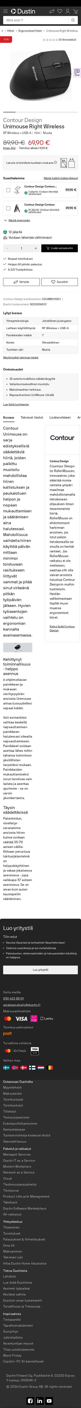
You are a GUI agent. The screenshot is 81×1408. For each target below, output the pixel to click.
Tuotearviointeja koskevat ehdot (26, 1135)
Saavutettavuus (14, 1141)
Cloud (7, 1178)
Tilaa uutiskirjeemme (18, 1349)
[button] (52, 11)
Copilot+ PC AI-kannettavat (23, 1361)
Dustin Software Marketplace (24, 1208)
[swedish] (6, 1068)
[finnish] (32, 1068)
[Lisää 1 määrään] (36, 248)
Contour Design (22, 120)
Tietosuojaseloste (16, 1117)
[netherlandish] (41, 1068)
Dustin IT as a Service (19, 1160)
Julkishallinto (13, 1337)
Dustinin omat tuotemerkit (22, 1300)
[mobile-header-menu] (5, 11)
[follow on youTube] (49, 1401)
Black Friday (12, 1355)
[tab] (10, 417)
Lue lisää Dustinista (17, 1282)
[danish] (23, 1068)
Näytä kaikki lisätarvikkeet (61, 178)
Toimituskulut (13, 1105)
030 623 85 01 (13, 998)
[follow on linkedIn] (40, 1401)
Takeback (10, 1202)
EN (17, 1249)
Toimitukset (11, 1233)
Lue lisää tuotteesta (16, 404)
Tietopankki (12, 1319)
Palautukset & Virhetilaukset (24, 1239)
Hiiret (10, 31)
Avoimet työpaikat (16, 1288)
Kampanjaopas (14, 1129)
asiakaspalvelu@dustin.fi (21, 1005)
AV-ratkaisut (12, 1214)
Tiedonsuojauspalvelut (20, 1184)
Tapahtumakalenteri (18, 1325)
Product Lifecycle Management (26, 1196)
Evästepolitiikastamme (20, 1123)
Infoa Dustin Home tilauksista (24, 1263)
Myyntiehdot (12, 1087)
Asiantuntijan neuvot (18, 1343)
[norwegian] (15, 1068)
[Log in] (67, 11)
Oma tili (9, 1245)
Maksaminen (12, 1251)
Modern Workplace (17, 1166)
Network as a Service (19, 1172)
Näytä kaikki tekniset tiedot (21, 357)
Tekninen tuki (13, 1257)
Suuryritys (10, 1331)
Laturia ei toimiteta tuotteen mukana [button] (29, 163)
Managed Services (17, 1154)
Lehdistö (9, 1276)
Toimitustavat (13, 1099)
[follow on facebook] (30, 1401)
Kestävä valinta (14, 1294)
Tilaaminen (11, 1227)
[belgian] (49, 1068)
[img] (55, 162)
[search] (73, 20)
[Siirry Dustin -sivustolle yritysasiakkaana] (24, 11)
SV (10, 1249)
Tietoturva (10, 1190)
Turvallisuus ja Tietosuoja (21, 1306)
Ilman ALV (9, 148)
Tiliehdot (9, 1111)
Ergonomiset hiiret (30, 31)
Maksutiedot (12, 1093)
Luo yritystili (40, 970)
